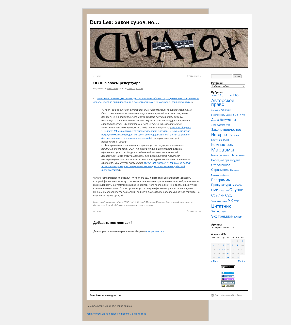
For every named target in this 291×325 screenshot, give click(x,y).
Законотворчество (226, 130)
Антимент (215, 110)
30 (237, 257)
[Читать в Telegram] (228, 273)
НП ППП (226, 155)
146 (220, 95)
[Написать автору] (228, 286)
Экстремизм (222, 216)
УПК (236, 201)
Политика (234, 170)
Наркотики (238, 155)
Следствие (224, 190)
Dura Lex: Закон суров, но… (124, 22)
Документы (228, 119)
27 (223, 257)
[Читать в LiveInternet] (228, 282)
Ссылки (217, 195)
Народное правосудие (225, 160)
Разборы (237, 184)
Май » (241, 261)
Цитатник (221, 206)
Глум (242, 114)
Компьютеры (222, 145)
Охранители (99, 205)
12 (218, 249)
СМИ (214, 190)
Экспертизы (218, 211)
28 (228, 257)
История (234, 135)
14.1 (132, 202)
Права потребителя (220, 175)
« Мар (214, 261)
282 (230, 95)
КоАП (142, 202)
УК (112, 205)
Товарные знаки (219, 201)
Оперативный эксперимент (179, 202)
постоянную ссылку (143, 205)
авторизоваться (155, 231)
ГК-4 (235, 115)
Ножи (97, 75)
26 (218, 257)
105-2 (214, 95)
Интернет (220, 134)
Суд (108, 205)
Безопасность (218, 115)
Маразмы (150, 202)
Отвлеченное (220, 165)
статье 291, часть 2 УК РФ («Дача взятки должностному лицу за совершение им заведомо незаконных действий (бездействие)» (145, 166)
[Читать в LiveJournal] (228, 276)
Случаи (236, 189)
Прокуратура (221, 185)
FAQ (236, 95)
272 (226, 95)
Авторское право (222, 102)
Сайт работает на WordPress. (229, 295)
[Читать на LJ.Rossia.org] (228, 279)
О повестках (194, 75)
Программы (221, 180)
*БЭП (126, 202)
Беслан (229, 115)
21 (228, 253)
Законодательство (220, 124)
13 (223, 249)
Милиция (160, 202)
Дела (215, 120)
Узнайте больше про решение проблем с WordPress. (117, 313)
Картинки (216, 139)
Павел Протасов (135, 88)
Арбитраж (226, 110)
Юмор (238, 216)
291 (137, 202)
